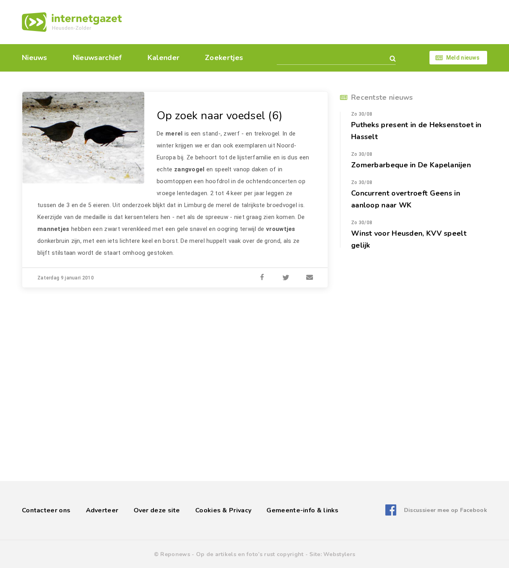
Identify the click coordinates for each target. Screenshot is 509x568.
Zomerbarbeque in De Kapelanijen (411, 165)
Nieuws (34, 57)
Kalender (163, 57)
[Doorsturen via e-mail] (310, 278)
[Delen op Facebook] (262, 278)
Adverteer (102, 510)
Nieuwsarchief (97, 57)
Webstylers (339, 554)
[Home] (72, 22)
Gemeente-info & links (302, 510)
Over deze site (157, 510)
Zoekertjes (224, 57)
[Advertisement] (309, 22)
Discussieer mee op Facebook (445, 510)
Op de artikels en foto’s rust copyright (250, 554)
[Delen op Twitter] (286, 278)
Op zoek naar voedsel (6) (219, 115)
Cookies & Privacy (223, 510)
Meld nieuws (463, 57)
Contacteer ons (46, 510)
